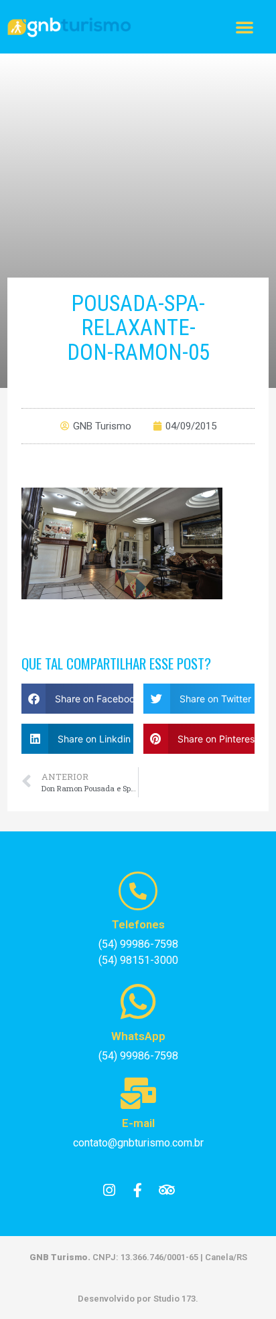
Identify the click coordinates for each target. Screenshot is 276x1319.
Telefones (138, 924)
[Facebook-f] (138, 1190)
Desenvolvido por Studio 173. (138, 1299)
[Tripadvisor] (167, 1190)
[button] (244, 27)
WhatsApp (138, 1036)
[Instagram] (109, 1190)
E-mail (138, 1123)
